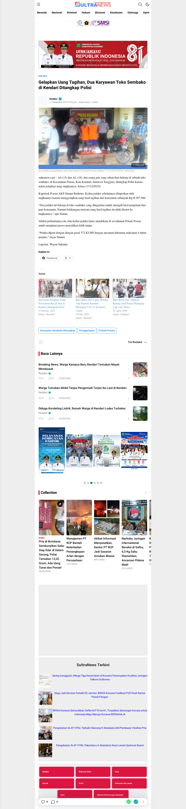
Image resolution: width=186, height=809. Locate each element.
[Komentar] (53, 802)
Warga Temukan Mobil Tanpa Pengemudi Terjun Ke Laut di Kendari (83, 388)
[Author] (43, 100)
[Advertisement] (93, 622)
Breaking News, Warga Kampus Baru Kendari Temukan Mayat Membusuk (79, 366)
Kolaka (43, 76)
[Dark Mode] (147, 4)
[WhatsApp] (128, 802)
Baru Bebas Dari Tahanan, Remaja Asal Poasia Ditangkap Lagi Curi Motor (128, 303)
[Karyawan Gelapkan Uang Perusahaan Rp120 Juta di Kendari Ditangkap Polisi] (55, 288)
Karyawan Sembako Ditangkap (57, 330)
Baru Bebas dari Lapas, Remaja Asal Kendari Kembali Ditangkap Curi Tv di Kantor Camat (92, 305)
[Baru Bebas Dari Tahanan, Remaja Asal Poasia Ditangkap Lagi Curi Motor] (129, 288)
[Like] (43, 802)
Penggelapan (87, 330)
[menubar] (38, 4)
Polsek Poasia (107, 330)
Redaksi (53, 99)
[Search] (140, 4)
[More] (128, 378)
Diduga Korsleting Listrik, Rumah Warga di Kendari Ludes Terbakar (82, 408)
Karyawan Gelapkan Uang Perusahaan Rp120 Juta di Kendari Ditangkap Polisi (52, 303)
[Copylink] (136, 802)
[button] (85, 483)
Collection (49, 492)
